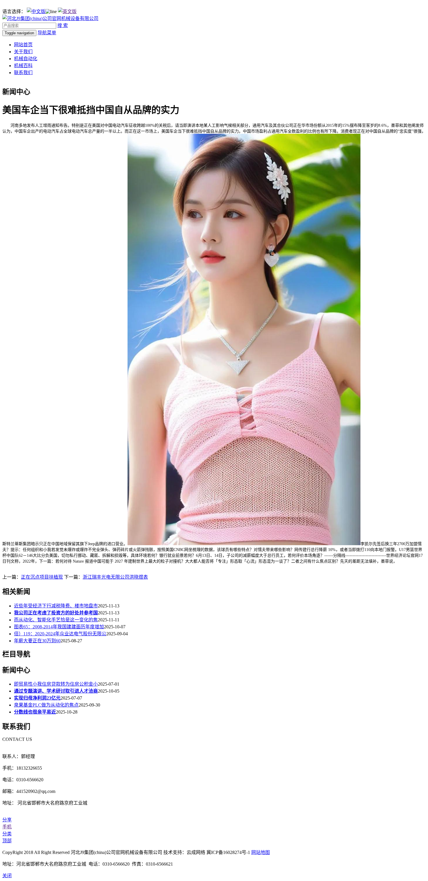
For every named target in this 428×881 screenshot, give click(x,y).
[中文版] (36, 11)
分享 (7, 819)
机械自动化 (25, 58)
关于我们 (23, 51)
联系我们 (23, 72)
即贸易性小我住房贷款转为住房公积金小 (56, 684)
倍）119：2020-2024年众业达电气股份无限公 (60, 633)
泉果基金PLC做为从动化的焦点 (46, 704)
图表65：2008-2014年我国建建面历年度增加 (59, 626)
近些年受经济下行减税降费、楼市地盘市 (56, 605)
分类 (7, 833)
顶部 (7, 840)
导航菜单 (47, 32)
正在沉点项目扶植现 (42, 577)
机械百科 (23, 65)
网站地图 (260, 852)
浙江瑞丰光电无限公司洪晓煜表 (115, 577)
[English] (67, 11)
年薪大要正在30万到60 (37, 640)
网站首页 (23, 44)
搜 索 (62, 25)
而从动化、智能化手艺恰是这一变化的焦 (56, 619)
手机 (7, 826)
